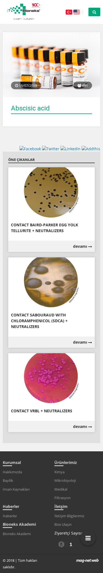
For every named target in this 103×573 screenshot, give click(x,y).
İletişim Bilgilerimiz (69, 515)
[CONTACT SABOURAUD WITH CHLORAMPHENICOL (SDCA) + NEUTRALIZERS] (51, 282)
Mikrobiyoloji (65, 480)
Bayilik (8, 480)
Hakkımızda (12, 471)
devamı (80, 246)
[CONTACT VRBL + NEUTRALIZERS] (51, 378)
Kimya (59, 471)
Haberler (10, 515)
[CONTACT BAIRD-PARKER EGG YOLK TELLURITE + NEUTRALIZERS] (51, 192)
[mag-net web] (87, 560)
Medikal (60, 489)
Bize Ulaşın (63, 524)
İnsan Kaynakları (16, 489)
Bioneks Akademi (17, 533)
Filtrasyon (62, 497)
